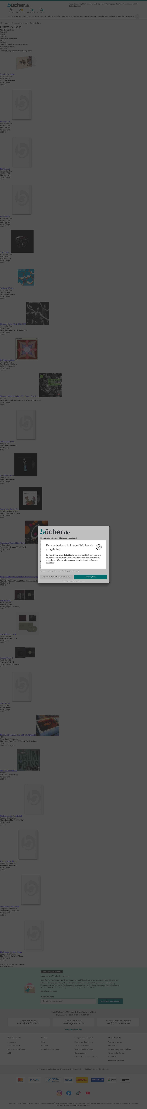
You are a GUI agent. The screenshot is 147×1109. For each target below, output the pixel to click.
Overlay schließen (98, 547)
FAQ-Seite (50, 563)
